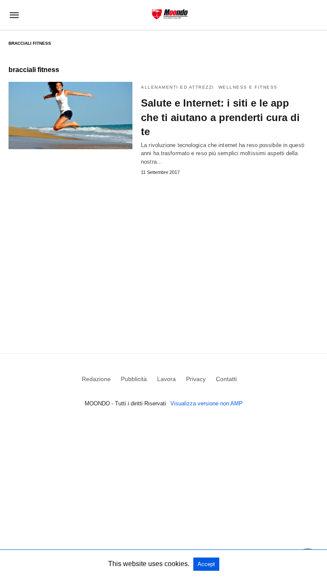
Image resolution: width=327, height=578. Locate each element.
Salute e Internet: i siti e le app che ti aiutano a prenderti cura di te (220, 117)
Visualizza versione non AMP (206, 403)
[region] (163, 252)
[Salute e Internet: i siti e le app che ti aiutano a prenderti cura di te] (70, 115)
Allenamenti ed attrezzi (177, 87)
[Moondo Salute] (170, 14)
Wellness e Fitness (248, 87)
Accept (206, 564)
